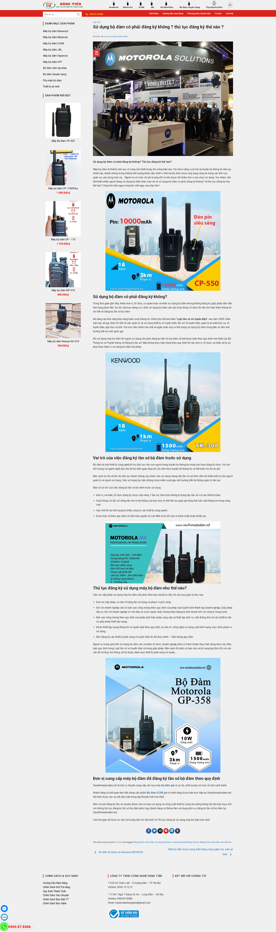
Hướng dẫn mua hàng (173, 13)
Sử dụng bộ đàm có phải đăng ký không (173, 842)
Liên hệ (229, 13)
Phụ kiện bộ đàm (52, 80)
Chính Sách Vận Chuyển (56, 895)
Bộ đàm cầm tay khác (55, 68)
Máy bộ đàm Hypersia (55, 55)
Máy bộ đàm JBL (52, 49)
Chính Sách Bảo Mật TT (56, 899)
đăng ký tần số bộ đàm (144, 842)
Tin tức (218, 13)
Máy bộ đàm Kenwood (55, 31)
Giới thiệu (154, 13)
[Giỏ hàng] (230, 5)
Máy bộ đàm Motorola (55, 37)
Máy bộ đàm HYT (52, 61)
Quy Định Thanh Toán (54, 891)
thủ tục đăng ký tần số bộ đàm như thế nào (212, 842)
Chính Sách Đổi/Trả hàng (56, 887)
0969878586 (4, 917)
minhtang (123, 37)
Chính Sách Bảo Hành (54, 903)
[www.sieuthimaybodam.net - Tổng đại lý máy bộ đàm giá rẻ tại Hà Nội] (67, 5)
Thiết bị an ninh (51, 86)
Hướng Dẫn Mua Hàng (55, 882)
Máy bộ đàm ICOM (53, 43)
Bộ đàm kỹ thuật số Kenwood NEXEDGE (120, 852)
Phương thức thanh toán (199, 13)
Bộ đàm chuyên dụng (54, 74)
